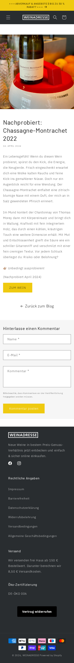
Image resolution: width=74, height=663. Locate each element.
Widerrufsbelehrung (22, 517)
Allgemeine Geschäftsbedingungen (32, 536)
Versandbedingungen (23, 526)
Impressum (16, 489)
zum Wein (17, 288)
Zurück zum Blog (39, 306)
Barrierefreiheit (19, 498)
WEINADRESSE (31, 655)
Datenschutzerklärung (23, 508)
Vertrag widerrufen (37, 612)
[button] (8, 17)
